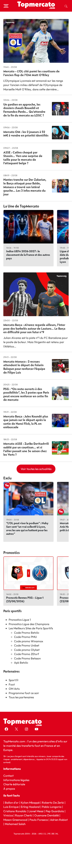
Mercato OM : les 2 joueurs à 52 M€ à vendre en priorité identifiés (25, 133)
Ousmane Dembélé (46, 815)
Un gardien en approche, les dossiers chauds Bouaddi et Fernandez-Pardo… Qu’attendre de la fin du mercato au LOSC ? (24, 109)
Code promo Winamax (28, 641)
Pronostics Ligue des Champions (29, 624)
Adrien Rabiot (59, 819)
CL (45, 833)
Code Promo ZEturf (26, 654)
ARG (40, 833)
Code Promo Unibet (26, 645)
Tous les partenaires (21, 697)
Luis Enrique (11, 807)
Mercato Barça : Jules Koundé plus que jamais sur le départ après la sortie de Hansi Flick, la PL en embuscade (25, 421)
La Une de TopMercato (21, 206)
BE (53, 833)
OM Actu (14, 688)
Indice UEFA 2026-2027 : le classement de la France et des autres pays (28, 254)
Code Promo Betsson (27, 658)
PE (49, 833)
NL (57, 833)
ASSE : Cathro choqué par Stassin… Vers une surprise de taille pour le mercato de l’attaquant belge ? (22, 157)
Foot (12, 684)
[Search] (66, 5)
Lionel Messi (36, 811)
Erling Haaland (30, 807)
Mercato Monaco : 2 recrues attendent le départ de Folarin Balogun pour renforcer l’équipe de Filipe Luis (24, 367)
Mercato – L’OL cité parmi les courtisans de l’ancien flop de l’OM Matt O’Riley (31, 73)
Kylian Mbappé (30, 802)
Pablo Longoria (51, 807)
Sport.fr (14, 680)
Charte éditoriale (14, 784)
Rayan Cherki (23, 815)
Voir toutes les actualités (36, 469)
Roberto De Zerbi (53, 802)
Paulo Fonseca (38, 819)
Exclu (7, 478)
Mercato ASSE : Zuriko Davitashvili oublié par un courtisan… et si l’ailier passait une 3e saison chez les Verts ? (26, 449)
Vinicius (8, 815)
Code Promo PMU (25, 637)
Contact (8, 776)
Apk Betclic (21, 662)
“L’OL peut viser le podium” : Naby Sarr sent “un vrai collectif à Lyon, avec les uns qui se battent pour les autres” (27, 528)
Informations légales (16, 780)
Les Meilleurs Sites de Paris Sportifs (31, 628)
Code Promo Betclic (26, 632)
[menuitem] (66, 5)
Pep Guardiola (55, 811)
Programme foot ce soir (24, 693)
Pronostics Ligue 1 (20, 619)
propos (10, 788)
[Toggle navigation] (6, 6)
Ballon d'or (12, 802)
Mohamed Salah (15, 824)
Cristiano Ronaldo (14, 811)
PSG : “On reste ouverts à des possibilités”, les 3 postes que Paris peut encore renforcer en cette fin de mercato (26, 394)
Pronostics (11, 552)
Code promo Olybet (27, 650)
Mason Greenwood (15, 819)
